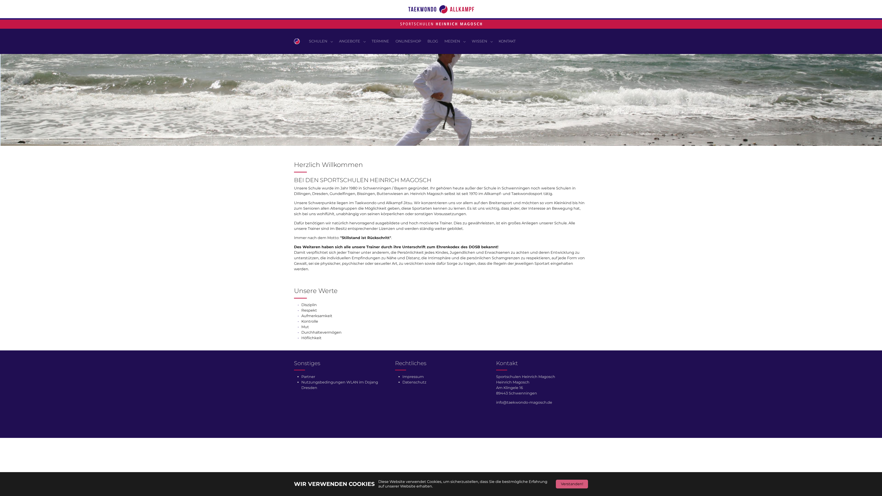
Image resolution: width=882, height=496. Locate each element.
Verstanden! (572, 484)
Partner (308, 377)
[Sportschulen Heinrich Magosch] (297, 41)
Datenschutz (414, 382)
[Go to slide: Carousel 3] (441, 139)
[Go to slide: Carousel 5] (457, 139)
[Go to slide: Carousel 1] (424, 139)
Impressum (413, 377)
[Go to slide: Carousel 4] (449, 139)
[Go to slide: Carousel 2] (432, 139)
